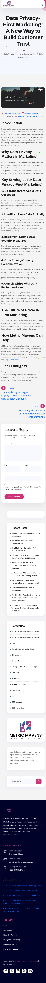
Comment (8, 444)
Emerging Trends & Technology (30, 117)
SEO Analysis (17, 702)
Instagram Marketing (11, 940)
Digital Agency (17, 655)
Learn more (14, 360)
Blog (13, 643)
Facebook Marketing (11, 944)
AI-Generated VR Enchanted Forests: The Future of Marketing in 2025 (25, 574)
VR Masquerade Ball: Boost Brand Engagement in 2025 (24, 589)
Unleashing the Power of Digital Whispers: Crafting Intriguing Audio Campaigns (25, 608)
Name (6, 465)
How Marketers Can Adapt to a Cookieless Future (23, 549)
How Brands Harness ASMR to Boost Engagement (25, 534)
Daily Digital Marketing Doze (23, 649)
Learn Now (16, 673)
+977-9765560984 (16, 870)
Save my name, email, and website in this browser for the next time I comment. (22, 488)
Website (7, 475)
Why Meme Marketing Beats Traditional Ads (22, 541)
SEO (13, 696)
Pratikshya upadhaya (12, 113)
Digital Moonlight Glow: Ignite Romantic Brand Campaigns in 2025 (25, 581)
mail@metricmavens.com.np (21, 862)
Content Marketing (10, 949)
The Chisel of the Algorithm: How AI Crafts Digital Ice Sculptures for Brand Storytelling (25, 598)
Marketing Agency (19, 684)
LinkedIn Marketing (11, 935)
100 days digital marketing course (25, 631)
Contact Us (7, 930)
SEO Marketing (18, 708)
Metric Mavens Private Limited (26, 961)
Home (24, 51)
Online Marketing (18, 690)
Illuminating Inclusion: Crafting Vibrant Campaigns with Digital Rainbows (23, 565)
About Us (6, 925)
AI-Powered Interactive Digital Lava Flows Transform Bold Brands (25, 556)
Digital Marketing (18, 661)
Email (27, 465)
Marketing (16, 678)
